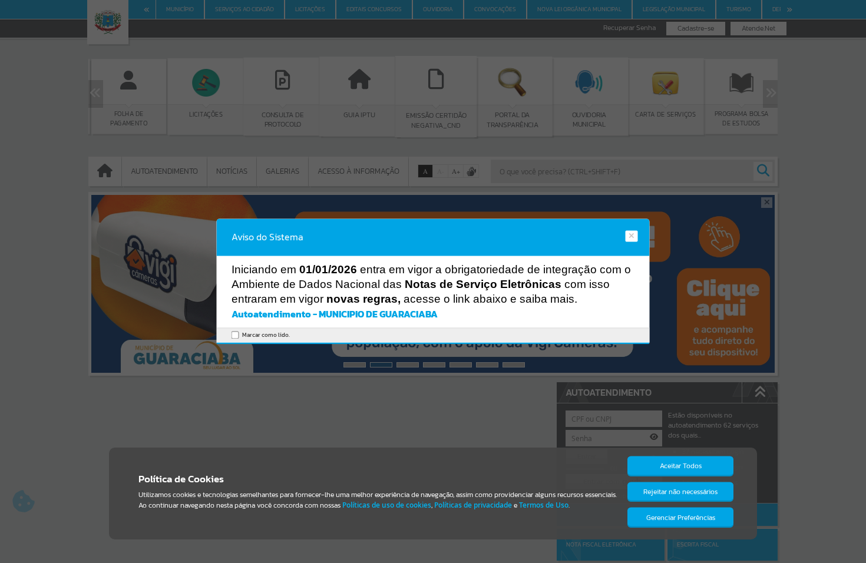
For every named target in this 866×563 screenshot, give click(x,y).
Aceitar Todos (681, 466)
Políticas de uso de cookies (386, 505)
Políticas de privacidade (473, 505)
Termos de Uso (543, 505)
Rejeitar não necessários (680, 491)
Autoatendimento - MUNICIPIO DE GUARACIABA (335, 314)
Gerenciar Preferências (680, 517)
